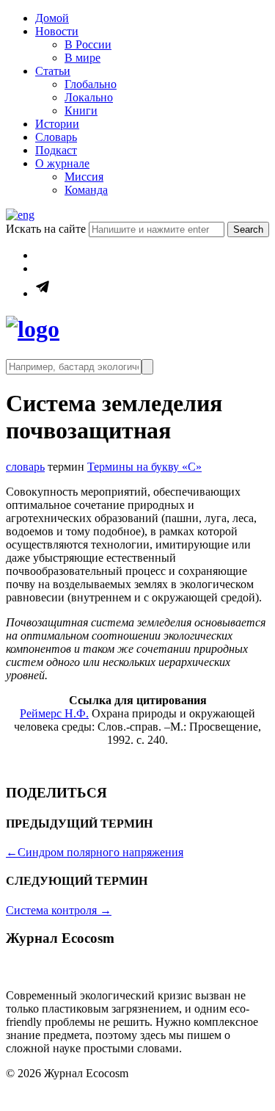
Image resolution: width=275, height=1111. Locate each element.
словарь (25, 466)
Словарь (56, 137)
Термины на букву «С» (144, 466)
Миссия (84, 176)
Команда (86, 190)
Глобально (91, 84)
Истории (57, 123)
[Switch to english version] (20, 215)
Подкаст (56, 150)
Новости (56, 31)
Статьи (52, 71)
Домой (52, 18)
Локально (89, 97)
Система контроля (58, 910)
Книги (81, 110)
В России (88, 44)
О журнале (62, 163)
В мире (82, 57)
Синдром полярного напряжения (94, 852)
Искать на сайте (47, 228)
